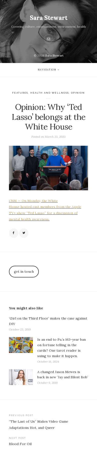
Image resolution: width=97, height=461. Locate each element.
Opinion (78, 92)
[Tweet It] (24, 233)
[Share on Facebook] (13, 233)
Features (20, 92)
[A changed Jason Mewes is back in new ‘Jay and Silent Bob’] (21, 377)
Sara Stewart (48, 18)
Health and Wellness (49, 92)
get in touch (24, 271)
